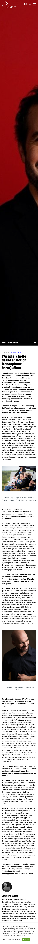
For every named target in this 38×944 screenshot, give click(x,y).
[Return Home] (9, 4)
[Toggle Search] (30, 4)
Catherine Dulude (15, 352)
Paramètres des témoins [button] (11, 939)
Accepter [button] (26, 939)
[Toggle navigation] (34, 4)
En (25, 4)
